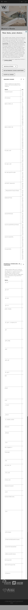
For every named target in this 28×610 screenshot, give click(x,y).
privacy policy (8, 60)
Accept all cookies (9, 74)
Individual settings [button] (8, 66)
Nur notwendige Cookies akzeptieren (14, 70)
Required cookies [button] (9, 79)
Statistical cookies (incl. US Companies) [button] (12, 264)
